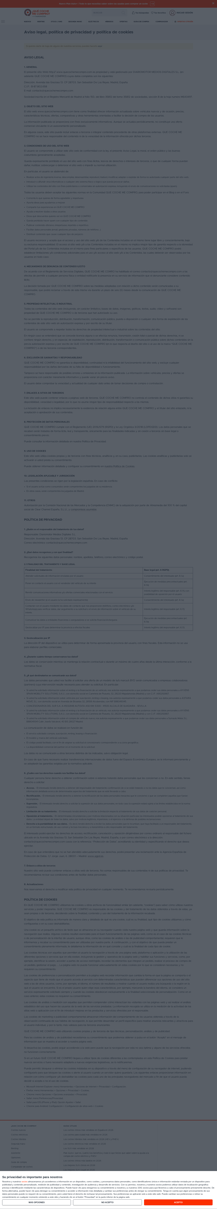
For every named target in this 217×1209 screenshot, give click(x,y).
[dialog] (108, 1190)
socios (24, 1181)
